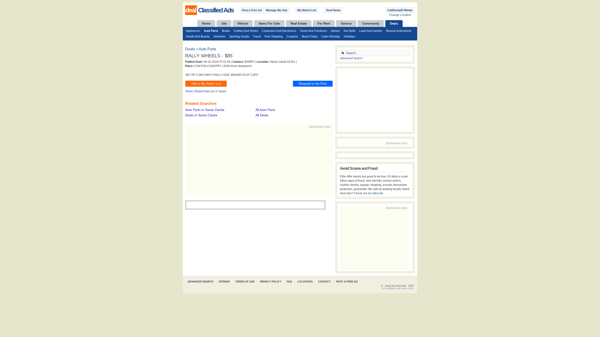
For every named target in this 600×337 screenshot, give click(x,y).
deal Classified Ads (395, 285)
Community (370, 23)
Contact (324, 281)
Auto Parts (211, 31)
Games (335, 31)
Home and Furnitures (313, 31)
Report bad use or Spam (210, 91)
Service (346, 23)
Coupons (292, 36)
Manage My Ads (276, 10)
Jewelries (219, 36)
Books (226, 31)
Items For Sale (269, 23)
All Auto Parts (265, 110)
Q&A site (378, 193)
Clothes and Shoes (246, 31)
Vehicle (242, 23)
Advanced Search (351, 58)
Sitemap (224, 281)
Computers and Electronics (279, 31)
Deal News (333, 10)
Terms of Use (245, 281)
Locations (305, 281)
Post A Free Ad (347, 281)
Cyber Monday (330, 36)
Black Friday (310, 36)
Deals (394, 23)
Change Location (400, 15)
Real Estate (299, 23)
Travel (257, 36)
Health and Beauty (198, 36)
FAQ (289, 281)
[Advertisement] (257, 161)
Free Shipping (274, 36)
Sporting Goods (239, 36)
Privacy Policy (270, 281)
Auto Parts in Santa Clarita (204, 110)
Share (189, 91)
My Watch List (306, 10)
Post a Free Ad (252, 10)
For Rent (324, 23)
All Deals (261, 115)
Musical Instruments (398, 31)
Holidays (349, 36)
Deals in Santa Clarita (201, 115)
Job (224, 23)
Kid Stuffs (350, 31)
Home (206, 23)
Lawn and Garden (370, 31)
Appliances (193, 31)
